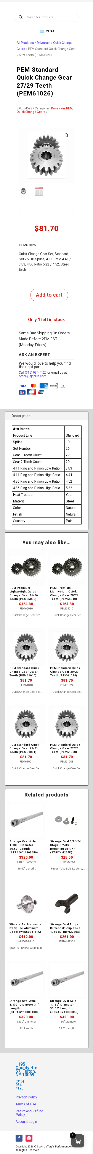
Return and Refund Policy (29, 1113)
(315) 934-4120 (35, 372)
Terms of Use (26, 1104)
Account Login (26, 1122)
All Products (25, 43)
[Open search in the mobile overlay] (46, 17)
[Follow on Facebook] (19, 1138)
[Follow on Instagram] (29, 1138)
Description (21, 416)
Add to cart (49, 295)
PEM (69, 108)
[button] (67, 135)
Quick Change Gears (31, 112)
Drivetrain (43, 43)
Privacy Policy (26, 1097)
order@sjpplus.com (32, 376)
